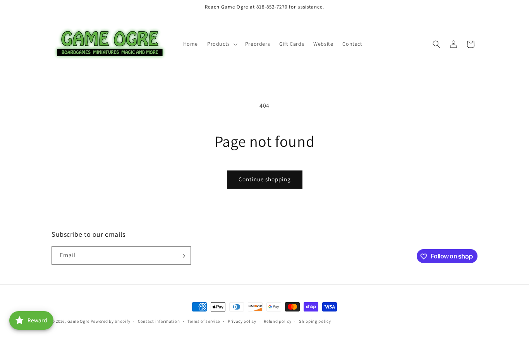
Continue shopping (265, 179)
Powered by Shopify (111, 321)
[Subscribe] (182, 256)
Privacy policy (242, 321)
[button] (221, 44)
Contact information (159, 321)
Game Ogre (78, 321)
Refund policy (277, 321)
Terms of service (203, 321)
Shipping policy (315, 321)
